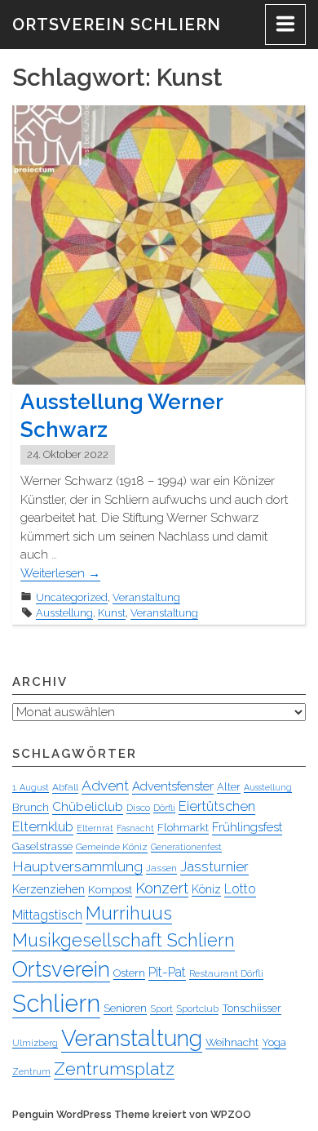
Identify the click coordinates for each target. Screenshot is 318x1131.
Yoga (274, 1042)
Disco (138, 807)
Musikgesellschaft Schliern (123, 940)
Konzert (161, 888)
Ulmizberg (35, 1043)
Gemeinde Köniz (112, 847)
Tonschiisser (251, 1007)
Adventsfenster (173, 786)
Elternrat (95, 828)
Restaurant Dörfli (226, 973)
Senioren (125, 1007)
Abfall (65, 787)
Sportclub (197, 1008)
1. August (30, 787)
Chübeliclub (87, 806)
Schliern (56, 1003)
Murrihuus (129, 913)
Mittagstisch (47, 915)
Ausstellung (64, 613)
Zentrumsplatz (114, 1068)
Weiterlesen (60, 573)
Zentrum (31, 1071)
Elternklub (42, 826)
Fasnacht (135, 828)
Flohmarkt (183, 828)
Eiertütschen (217, 806)
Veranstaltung (146, 597)
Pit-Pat (167, 972)
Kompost (110, 889)
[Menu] (285, 24)
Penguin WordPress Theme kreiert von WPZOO (131, 1114)
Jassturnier (214, 866)
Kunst (112, 613)
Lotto (240, 889)
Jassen (161, 868)
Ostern (129, 973)
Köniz (206, 889)
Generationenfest (186, 847)
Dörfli (164, 808)
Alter (229, 787)
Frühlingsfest (247, 827)
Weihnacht (231, 1042)
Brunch (30, 806)
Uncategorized (72, 597)
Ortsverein (61, 969)
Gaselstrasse (42, 846)
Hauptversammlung (77, 866)
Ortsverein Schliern (116, 24)
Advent (105, 785)
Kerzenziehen (48, 889)
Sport (161, 1008)
